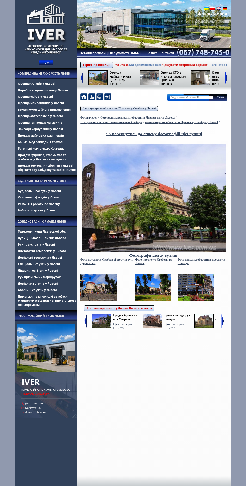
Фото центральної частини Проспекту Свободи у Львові (119, 108)
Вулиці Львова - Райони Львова (42, 238)
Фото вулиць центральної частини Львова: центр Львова (137, 117)
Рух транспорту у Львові (36, 245)
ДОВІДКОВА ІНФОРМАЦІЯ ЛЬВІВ (42, 221)
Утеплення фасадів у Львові (39, 197)
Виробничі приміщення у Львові (43, 90)
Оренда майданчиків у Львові (41, 103)
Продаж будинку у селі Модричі (125, 317)
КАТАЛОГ (137, 53)
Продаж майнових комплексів (41, 136)
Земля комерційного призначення (44, 110)
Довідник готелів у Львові (38, 283)
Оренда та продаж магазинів (40, 123)
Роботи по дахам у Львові (37, 210)
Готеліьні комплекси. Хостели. (41, 149)
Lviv (46, 63)
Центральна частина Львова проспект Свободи (111, 122)
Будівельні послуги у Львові (39, 191)
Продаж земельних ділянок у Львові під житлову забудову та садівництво (47, 168)
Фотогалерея (212, 14)
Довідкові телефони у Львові (40, 258)
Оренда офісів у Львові (35, 97)
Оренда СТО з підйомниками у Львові (173, 74)
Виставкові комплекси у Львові (42, 251)
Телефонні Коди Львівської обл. (42, 232)
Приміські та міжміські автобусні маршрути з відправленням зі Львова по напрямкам (47, 300)
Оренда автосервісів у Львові (40, 116)
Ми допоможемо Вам (133, 65)
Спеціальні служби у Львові (39, 264)
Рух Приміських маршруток (39, 277)
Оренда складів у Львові (36, 84)
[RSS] (91, 97)
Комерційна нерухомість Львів (44, 73)
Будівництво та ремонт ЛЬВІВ (42, 181)
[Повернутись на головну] (83, 97)
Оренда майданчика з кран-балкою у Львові (120, 74)
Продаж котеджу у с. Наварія (177, 317)
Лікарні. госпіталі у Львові (38, 271)
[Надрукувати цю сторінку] (99, 97)
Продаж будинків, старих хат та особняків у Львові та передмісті (43, 157)
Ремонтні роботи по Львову (39, 204)
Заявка (152, 53)
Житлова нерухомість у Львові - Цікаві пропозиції (119, 308)
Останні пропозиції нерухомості (104, 53)
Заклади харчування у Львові (40, 129)
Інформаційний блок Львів (41, 316)
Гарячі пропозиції (96, 65)
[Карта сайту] (107, 97)
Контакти (167, 53)
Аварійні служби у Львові (37, 290)
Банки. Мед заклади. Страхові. (41, 142)
